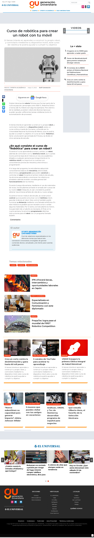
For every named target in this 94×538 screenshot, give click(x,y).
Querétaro (76, 497)
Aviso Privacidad (52, 521)
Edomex (54, 508)
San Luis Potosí (76, 500)
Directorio (21, 521)
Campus (35, 10)
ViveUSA (54, 506)
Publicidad (40, 521)
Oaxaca (76, 502)
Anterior (2, 460)
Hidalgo (76, 504)
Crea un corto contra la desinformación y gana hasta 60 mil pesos (76, 82)
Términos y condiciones (66, 521)
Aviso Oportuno (54, 513)
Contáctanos (31, 521)
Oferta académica (36, 497)
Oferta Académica (47, 10)
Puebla (76, 495)
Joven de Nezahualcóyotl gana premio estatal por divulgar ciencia (77, 60)
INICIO (6, 87)
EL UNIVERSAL (54, 495)
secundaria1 (32, 265)
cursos (21, 265)
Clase (54, 497)
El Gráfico (54, 500)
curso (20, 151)
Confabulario (54, 511)
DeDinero (54, 504)
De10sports (54, 502)
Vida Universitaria (63, 10)
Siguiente (91, 460)
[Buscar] (89, 2)
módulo (26, 196)
